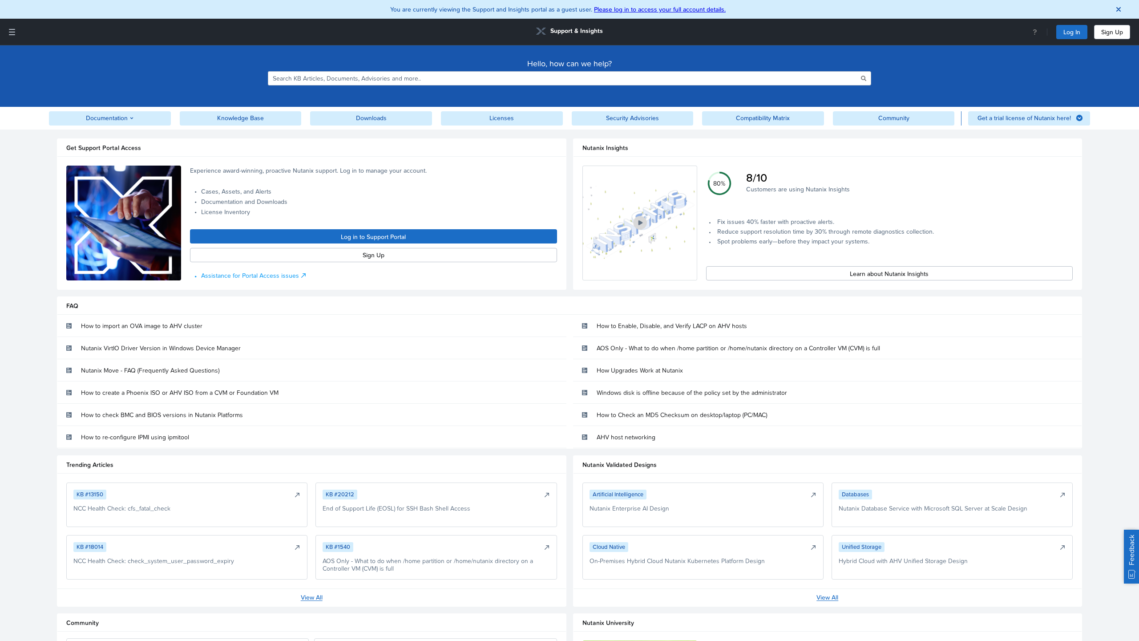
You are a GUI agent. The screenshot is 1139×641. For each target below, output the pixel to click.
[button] (639, 223)
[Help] (1035, 32)
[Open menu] (12, 32)
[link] (569, 32)
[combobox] (564, 78)
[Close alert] (1118, 9)
